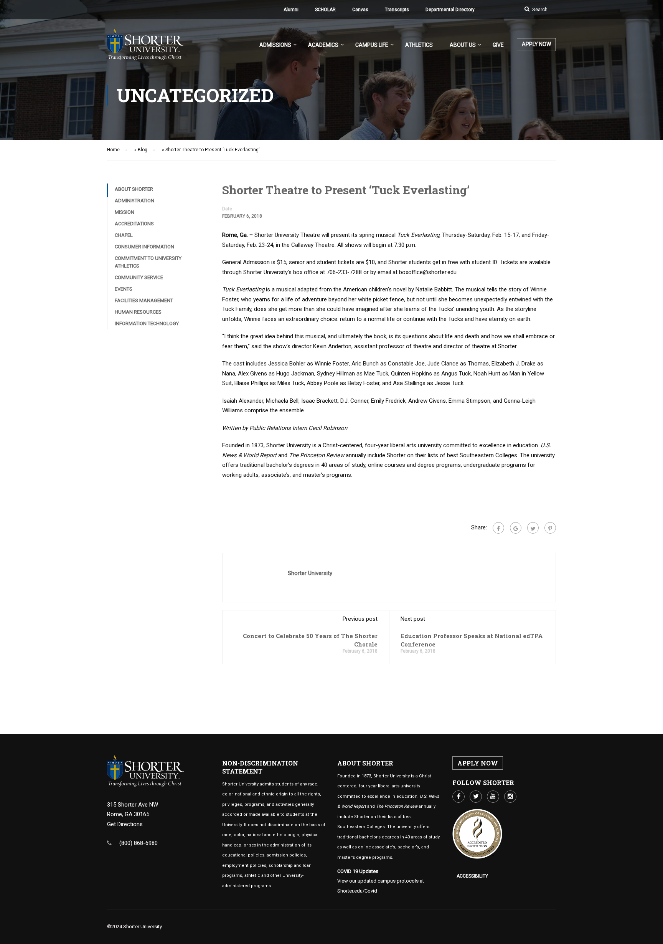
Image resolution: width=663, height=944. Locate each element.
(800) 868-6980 (138, 843)
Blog (142, 149)
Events (123, 289)
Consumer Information (144, 247)
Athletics (419, 45)
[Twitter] (533, 528)
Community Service (139, 277)
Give (498, 45)
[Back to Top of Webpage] (651, 932)
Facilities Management (144, 300)
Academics (323, 45)
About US (463, 45)
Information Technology (147, 323)
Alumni (291, 9)
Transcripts (397, 9)
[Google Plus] (515, 528)
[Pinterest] (550, 528)
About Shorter (134, 189)
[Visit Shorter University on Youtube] (493, 796)
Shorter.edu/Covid (357, 891)
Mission (124, 212)
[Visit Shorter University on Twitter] (476, 796)
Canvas (360, 9)
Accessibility (472, 876)
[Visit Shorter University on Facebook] (458, 796)
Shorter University (310, 573)
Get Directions (125, 824)
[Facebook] (498, 528)
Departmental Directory (450, 9)
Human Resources (138, 312)
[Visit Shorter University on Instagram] (510, 796)
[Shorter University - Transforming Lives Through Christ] (145, 48)
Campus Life (371, 45)
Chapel (124, 235)
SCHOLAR (325, 9)
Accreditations (134, 223)
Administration (134, 200)
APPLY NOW (536, 44)
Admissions (275, 45)
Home (113, 149)
